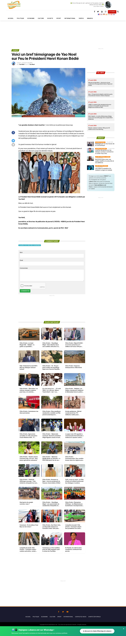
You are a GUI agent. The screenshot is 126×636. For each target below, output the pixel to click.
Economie (44, 616)
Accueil (28, 616)
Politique (36, 616)
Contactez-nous (80, 616)
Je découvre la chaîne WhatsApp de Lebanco (97, 631)
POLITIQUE (20, 18)
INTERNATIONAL (70, 18)
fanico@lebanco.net (100, 185)
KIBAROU (90, 18)
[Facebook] (58, 611)
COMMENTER (25, 291)
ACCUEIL (10, 18)
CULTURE (41, 18)
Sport (59, 616)
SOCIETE (50, 18)
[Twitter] (63, 611)
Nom (21, 252)
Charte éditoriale (94, 616)
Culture (52, 616)
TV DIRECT (112, 11)
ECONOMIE (30, 18)
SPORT (58, 18)
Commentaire (24, 268)
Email (21, 260)
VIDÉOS (81, 18)
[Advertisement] (63, 31)
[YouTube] (67, 611)
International (68, 616)
